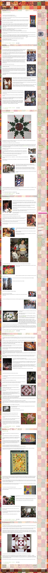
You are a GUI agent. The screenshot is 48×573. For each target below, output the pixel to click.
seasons (39, 99)
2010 (39, 190)
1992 (39, 208)
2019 (39, 161)
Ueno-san (45, 119)
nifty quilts (40, 135)
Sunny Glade (12, 520)
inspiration (44, 70)
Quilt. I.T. (39, 252)
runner (45, 98)
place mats (39, 91)
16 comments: (13, 193)
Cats (43, 52)
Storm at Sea (44, 107)
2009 (39, 191)
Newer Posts (4, 565)
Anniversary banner (44, 41)
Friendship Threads (40, 243)
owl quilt (39, 88)
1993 (39, 207)
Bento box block (43, 46)
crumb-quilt (44, 57)
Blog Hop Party (44, 49)
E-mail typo (40, 143)
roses (43, 98)
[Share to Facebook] (18, 107)
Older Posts (34, 565)
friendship (39, 65)
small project (39, 101)
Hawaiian (45, 68)
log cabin (42, 78)
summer (39, 108)
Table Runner (40, 109)
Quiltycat (40, 140)
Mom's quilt (43, 81)
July (39, 181)
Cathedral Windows (40, 52)
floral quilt (42, 63)
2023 (39, 157)
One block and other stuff (41, 138)
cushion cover (42, 58)
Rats (43, 97)
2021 (39, 159)
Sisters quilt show (44, 100)
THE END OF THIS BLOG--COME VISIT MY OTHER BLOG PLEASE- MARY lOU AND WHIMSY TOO (42, 147)
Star (40, 102)
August (40, 180)
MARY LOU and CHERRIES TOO (41, 145)
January (40, 187)
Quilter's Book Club (10, 194)
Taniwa (39, 142)
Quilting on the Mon (40, 254)
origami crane (44, 87)
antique (38, 42)
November (40, 177)
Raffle (38, 97)
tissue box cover (41, 111)
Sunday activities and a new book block (8, 335)
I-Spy (43, 69)
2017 (39, 163)
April (39, 184)
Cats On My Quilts (40, 240)
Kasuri (41, 75)
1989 (39, 210)
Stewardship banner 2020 (40, 107)
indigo (42, 70)
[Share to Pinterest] (19, 107)
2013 (39, 167)
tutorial (43, 119)
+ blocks (43, 39)
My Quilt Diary (9, 4)
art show (43, 42)
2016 (39, 164)
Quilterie (39, 253)
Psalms (39, 92)
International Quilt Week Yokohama (42, 71)
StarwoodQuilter (24, 316)
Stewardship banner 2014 (43, 105)
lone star (44, 78)
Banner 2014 (41, 45)
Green (38, 68)
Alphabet (39, 40)
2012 (39, 188)
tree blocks (15, 520)
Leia (38, 78)
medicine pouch (42, 80)
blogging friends (41, 50)
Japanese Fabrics (43, 73)
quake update (41, 92)
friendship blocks (41, 65)
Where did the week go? (42, 172)
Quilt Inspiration (41, 127)
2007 (39, 193)
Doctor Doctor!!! (40, 150)
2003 (39, 197)
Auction (45, 43)
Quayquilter (39, 250)
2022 (39, 158)
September (40, 179)
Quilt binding (43, 92)
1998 (39, 202)
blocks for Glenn (40, 49)
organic (42, 87)
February (40, 186)
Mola (40, 81)
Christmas (39, 54)
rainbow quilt (41, 97)
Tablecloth (44, 109)
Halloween (41, 68)
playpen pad (44, 91)
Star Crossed (42, 102)
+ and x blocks (40, 39)
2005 (39, 195)
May (39, 183)
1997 (39, 203)
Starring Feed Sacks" (43, 103)
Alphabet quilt (42, 40)
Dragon (38, 60)
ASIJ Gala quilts (6, 194)
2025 (39, 155)
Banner (39, 45)
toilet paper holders (42, 112)
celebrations (42, 53)
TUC (41, 119)
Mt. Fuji (45, 81)
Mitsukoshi (39, 81)
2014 (39, 166)
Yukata (38, 124)
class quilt (44, 55)
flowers (45, 63)
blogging (38, 50)
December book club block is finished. (8, 112)
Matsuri (40, 80)
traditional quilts (42, 118)
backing (45, 44)
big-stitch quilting (43, 47)
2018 (39, 162)
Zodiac (40, 124)
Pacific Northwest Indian (41, 89)
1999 (39, 201)
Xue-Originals (39, 259)
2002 (39, 198)
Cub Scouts (39, 58)
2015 (39, 165)
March (40, 185)
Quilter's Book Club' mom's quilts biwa (42, 95)
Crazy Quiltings (39, 241)
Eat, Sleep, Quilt (40, 242)
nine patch (40, 84)
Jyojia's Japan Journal (40, 245)
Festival (40, 63)
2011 (39, 189)
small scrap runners (44, 101)
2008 (39, 192)
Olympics (40, 87)
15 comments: (13, 107)
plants (42, 91)
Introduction (8, 8)
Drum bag (41, 60)
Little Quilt (40, 78)
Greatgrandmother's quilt (43, 67)
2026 (39, 154)
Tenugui (39, 110)
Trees (39, 119)
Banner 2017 (44, 45)
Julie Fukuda (6, 107)
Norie (42, 85)
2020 (39, 160)
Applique (40, 42)
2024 (39, 156)
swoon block (44, 108)
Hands (42, 68)
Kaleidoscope (39, 75)
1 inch (45, 39)
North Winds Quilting (40, 249)
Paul (45, 89)
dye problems (43, 60)
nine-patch (43, 84)
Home (4, 8)
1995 (39, 205)
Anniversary (40, 41)
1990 (39, 209)
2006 (39, 194)
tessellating (41, 110)
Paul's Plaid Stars (39, 90)
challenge (44, 53)
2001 (39, 199)
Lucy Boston (39, 79)
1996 (39, 204)
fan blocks (9, 520)
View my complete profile (41, 18)
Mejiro (45, 80)
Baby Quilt (40, 44)
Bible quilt (40, 47)
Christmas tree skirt (40, 55)
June (40, 182)
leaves (45, 77)
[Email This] (16, 107)
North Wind (44, 85)
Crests (42, 57)
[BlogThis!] (17, 107)
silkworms (40, 100)
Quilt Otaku (39, 251)
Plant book (41, 91)
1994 (39, 206)
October (40, 178)
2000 (39, 200)
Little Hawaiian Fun (41, 133)
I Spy (41, 69)
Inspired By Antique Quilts (41, 244)
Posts (39, 231)
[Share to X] (17, 193)
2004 (39, 196)
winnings (41, 121)
